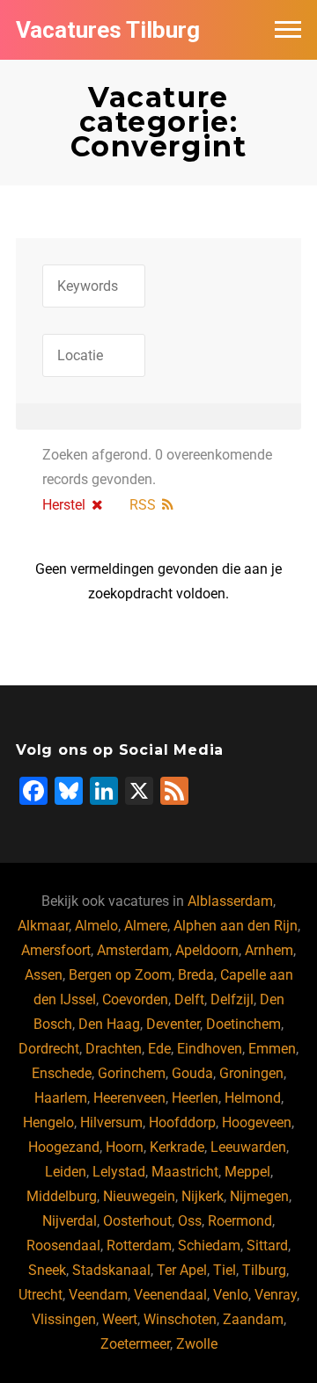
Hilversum (111, 1122)
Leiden (65, 1171)
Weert (119, 1319)
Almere (145, 925)
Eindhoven (209, 1048)
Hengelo (48, 1122)
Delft (189, 999)
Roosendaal (63, 1245)
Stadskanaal (111, 1270)
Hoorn (125, 1147)
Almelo (96, 925)
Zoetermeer (135, 1344)
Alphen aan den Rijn (235, 925)
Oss (190, 1221)
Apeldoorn (207, 950)
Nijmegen (259, 1196)
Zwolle (196, 1344)
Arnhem (269, 950)
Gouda (192, 1073)
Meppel (247, 1171)
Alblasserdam (230, 901)
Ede (159, 1048)
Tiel (224, 1270)
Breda (196, 975)
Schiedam (209, 1245)
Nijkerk (202, 1196)
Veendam (98, 1294)
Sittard (267, 1245)
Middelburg (61, 1196)
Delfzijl (232, 999)
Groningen (251, 1073)
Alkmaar (43, 925)
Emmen (272, 1048)
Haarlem (60, 1098)
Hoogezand (64, 1147)
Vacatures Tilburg (108, 30)
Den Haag (109, 1024)
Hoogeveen (256, 1122)
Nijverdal (69, 1221)
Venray (275, 1294)
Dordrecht (48, 1048)
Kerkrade (177, 1147)
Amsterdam (133, 950)
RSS (142, 504)
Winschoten (180, 1319)
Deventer (173, 1024)
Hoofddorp (182, 1122)
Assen (44, 975)
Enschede (62, 1073)
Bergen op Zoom (120, 975)
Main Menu (288, 30)
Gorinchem (132, 1073)
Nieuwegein (139, 1196)
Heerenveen (129, 1098)
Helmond (253, 1098)
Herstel (63, 504)
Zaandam (253, 1319)
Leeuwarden (248, 1147)
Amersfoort (56, 950)
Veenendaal (170, 1294)
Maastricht (184, 1171)
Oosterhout (137, 1221)
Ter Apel (182, 1270)
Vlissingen (64, 1319)
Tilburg (264, 1270)
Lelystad (118, 1171)
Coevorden (135, 999)
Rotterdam (139, 1245)
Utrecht (40, 1294)
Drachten (113, 1048)
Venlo (230, 1294)
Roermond (240, 1221)
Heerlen (195, 1098)
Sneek (47, 1270)
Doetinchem (243, 1024)
